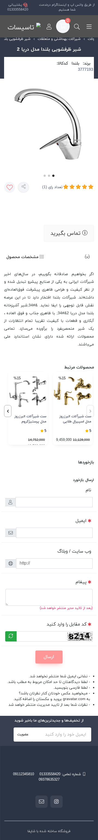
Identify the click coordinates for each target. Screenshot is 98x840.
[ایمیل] (41, 801)
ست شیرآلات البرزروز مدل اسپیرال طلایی (75, 419)
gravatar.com (74, 699)
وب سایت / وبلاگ (74, 551)
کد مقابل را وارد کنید (67, 624)
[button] (7, 411)
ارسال (49, 657)
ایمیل (81, 521)
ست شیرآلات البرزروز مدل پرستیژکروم (30, 419)
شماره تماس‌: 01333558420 (60, 774)
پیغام (81, 582)
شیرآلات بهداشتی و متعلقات (59, 39)
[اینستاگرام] (56, 801)
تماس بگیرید (66, 233)
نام (88, 490)
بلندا (75, 63)
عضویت (23, 734)
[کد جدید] (11, 636)
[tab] (79, 257)
